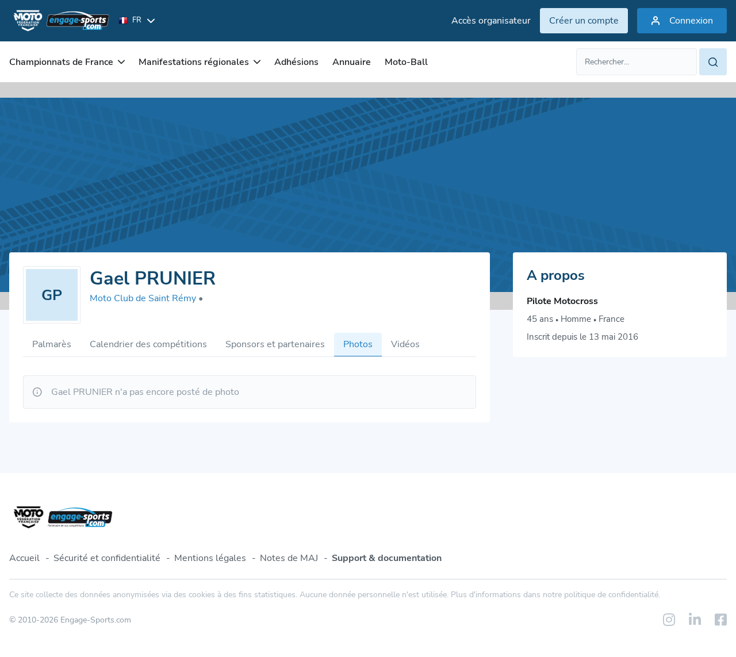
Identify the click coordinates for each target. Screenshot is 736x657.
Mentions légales (210, 558)
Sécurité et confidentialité (106, 558)
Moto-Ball (406, 62)
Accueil (24, 558)
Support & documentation (387, 558)
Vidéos (405, 344)
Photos (358, 344)
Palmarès (51, 344)
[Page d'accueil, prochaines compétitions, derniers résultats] (59, 21)
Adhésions (296, 62)
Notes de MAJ (289, 558)
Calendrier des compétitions (148, 344)
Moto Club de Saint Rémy (146, 298)
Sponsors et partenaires (275, 344)
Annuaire (351, 62)
